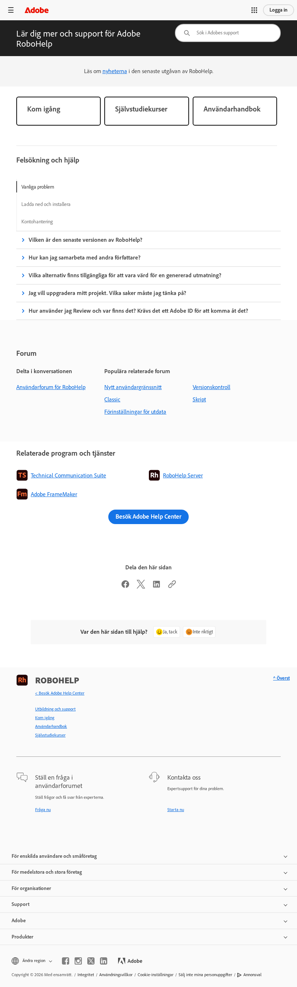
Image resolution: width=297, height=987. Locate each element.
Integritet (86, 974)
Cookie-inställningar (155, 974)
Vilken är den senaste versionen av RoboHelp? (85, 239)
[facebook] (65, 961)
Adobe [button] (19, 921)
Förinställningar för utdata (135, 411)
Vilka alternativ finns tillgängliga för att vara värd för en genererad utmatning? (125, 275)
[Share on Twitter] (141, 586)
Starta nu (175, 809)
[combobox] (228, 33)
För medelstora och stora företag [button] (47, 872)
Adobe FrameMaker (54, 494)
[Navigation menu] (11, 10)
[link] (58, 111)
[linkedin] (103, 961)
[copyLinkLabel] (172, 586)
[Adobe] (36, 10)
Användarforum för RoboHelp (50, 387)
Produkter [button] (22, 937)
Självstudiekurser (50, 735)
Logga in (278, 10)
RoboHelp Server (183, 475)
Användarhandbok (51, 726)
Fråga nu (43, 809)
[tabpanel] (148, 275)
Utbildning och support (55, 709)
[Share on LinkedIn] (156, 586)
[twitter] (91, 961)
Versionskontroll (211, 387)
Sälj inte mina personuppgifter (205, 974)
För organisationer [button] (31, 888)
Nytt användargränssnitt (133, 387)
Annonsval (252, 974)
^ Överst (281, 678)
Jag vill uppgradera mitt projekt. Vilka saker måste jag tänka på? (107, 293)
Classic (112, 399)
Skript (199, 399)
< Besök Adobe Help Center (59, 693)
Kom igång (44, 717)
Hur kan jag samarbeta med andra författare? (85, 257)
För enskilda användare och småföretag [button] (54, 856)
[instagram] (78, 961)
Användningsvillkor (116, 974)
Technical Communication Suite (68, 475)
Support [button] (20, 904)
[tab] (46, 187)
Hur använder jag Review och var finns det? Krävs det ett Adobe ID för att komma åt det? (138, 310)
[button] (254, 10)
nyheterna (115, 71)
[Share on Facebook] (125, 586)
